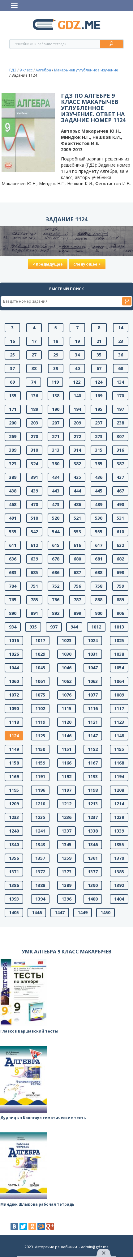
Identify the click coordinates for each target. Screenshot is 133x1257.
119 (55, 382)
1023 (66, 640)
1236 (66, 817)
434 (55, 477)
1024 (93, 640)
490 (120, 504)
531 (120, 518)
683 (12, 572)
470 (34, 504)
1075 (40, 695)
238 (120, 423)
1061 (40, 681)
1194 (119, 776)
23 (120, 341)
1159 (40, 763)
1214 (119, 804)
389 (12, 477)
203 (34, 423)
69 (12, 382)
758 (98, 586)
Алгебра (43, 70)
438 (12, 491)
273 (98, 436)
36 (120, 355)
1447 (60, 912)
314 (77, 450)
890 (12, 613)
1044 (14, 668)
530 (98, 518)
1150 (40, 749)
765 (12, 600)
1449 (83, 912)
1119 (40, 722)
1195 (14, 790)
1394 (40, 899)
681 (98, 559)
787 (77, 600)
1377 (93, 872)
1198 (93, 790)
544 (55, 532)
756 (77, 586)
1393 (14, 899)
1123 (119, 722)
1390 (93, 885)
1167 (93, 763)
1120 (66, 722)
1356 (14, 858)
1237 (93, 817)
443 (55, 491)
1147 (93, 736)
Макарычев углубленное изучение (86, 70)
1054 (119, 668)
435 (77, 477)
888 (98, 600)
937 (54, 627)
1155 (119, 749)
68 (120, 368)
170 (120, 395)
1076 (66, 695)
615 (55, 545)
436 (98, 477)
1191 (40, 776)
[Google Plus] (50, 1226)
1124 (14, 736)
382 (77, 464)
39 (55, 368)
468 (12, 504)
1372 (40, 872)
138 (55, 395)
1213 (93, 804)
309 (12, 450)
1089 (119, 695)
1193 (93, 776)
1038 (119, 654)
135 (12, 395)
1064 (119, 681)
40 (77, 368)
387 (120, 464)
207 (55, 423)
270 (34, 436)
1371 (14, 872)
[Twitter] (23, 1226)
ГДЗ (12, 70)
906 (120, 613)
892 (55, 613)
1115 (66, 708)
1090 (14, 708)
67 (99, 368)
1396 (66, 899)
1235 (40, 817)
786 (55, 600)
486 (77, 504)
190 (55, 409)
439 (34, 491)
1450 (105, 912)
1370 (119, 858)
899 (77, 613)
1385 (119, 872)
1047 (93, 668)
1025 (119, 640)
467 (120, 491)
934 (12, 627)
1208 (119, 790)
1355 (119, 844)
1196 (40, 790)
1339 (119, 831)
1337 (66, 831)
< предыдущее (47, 264)
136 (34, 395)
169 (98, 395)
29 (55, 355)
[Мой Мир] (41, 1226)
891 (34, 613)
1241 (40, 831)
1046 (66, 668)
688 (98, 572)
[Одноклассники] (32, 1226)
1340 (14, 844)
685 (34, 572)
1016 (14, 640)
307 (120, 436)
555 (98, 532)
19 (77, 341)
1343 (40, 844)
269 (12, 436)
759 (120, 586)
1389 (66, 885)
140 (77, 395)
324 (34, 464)
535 (12, 532)
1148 (119, 736)
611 (12, 545)
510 (34, 518)
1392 (119, 885)
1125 (40, 736)
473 (55, 504)
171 (12, 409)
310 (34, 450)
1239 (119, 817)
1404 (119, 899)
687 (77, 572)
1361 (93, 858)
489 (98, 504)
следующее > (87, 264)
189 (34, 409)
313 (55, 450)
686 (55, 572)
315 (98, 450)
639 (34, 559)
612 (34, 545)
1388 (40, 885)
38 (34, 368)
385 (98, 464)
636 (12, 559)
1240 (14, 831)
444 (77, 491)
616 (77, 545)
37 (12, 368)
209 (77, 423)
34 (77, 355)
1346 (93, 844)
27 (34, 355)
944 (74, 627)
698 (120, 572)
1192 (66, 776)
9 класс (25, 70)
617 (98, 545)
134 (120, 382)
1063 (93, 681)
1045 (40, 668)
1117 (119, 708)
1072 (14, 695)
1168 (119, 763)
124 (98, 382)
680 (77, 559)
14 (120, 327)
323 (12, 464)
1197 (66, 790)
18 (55, 341)
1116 (93, 708)
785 (34, 600)
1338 (93, 831)
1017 (40, 640)
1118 (14, 722)
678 (55, 559)
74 (33, 382)
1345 (66, 844)
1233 (14, 817)
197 (120, 409)
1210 (40, 804)
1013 (119, 627)
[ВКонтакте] (14, 1226)
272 (77, 436)
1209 (14, 804)
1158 (14, 763)
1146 (66, 736)
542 (34, 532)
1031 (93, 654)
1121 (93, 722)
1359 (66, 858)
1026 (14, 654)
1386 (14, 885)
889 (120, 600)
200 (12, 423)
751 (34, 586)
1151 (66, 749)
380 (55, 464)
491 (12, 518)
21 (99, 341)
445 (98, 491)
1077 (93, 695)
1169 (14, 776)
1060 (14, 681)
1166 (66, 763)
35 (99, 355)
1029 (40, 654)
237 (98, 423)
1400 (93, 899)
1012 (96, 627)
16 (12, 341)
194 (77, 409)
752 (55, 586)
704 (12, 586)
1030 (66, 654)
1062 (66, 681)
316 (120, 450)
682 (120, 559)
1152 (93, 749)
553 (77, 532)
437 (120, 477)
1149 (14, 749)
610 (120, 532)
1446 (37, 912)
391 (34, 477)
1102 (40, 708)
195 (98, 409)
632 (120, 545)
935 (33, 627)
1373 (66, 872)
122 (76, 382)
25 (12, 355)
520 (55, 518)
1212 (66, 804)
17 (34, 341)
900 (98, 613)
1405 (14, 912)
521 (77, 518)
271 (55, 436)
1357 (40, 858)
